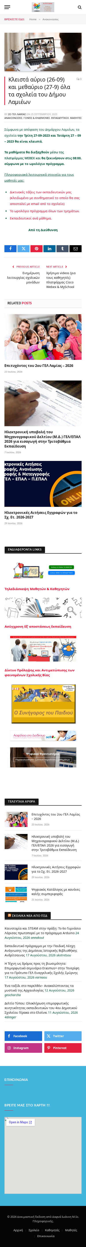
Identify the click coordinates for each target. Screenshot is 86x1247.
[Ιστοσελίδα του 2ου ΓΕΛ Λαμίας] (43, 7)
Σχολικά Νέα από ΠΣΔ (29, 916)
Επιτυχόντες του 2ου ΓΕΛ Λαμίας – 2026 (38, 365)
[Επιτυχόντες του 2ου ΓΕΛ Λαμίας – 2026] (43, 337)
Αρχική (18, 1230)
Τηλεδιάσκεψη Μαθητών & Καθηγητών (37, 589)
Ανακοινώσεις (13, 118)
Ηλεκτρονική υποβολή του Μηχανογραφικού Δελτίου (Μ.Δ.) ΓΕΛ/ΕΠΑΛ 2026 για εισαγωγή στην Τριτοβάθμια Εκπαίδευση (42, 439)
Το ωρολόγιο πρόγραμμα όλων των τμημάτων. (45, 211)
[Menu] (7, 7)
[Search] (79, 7)
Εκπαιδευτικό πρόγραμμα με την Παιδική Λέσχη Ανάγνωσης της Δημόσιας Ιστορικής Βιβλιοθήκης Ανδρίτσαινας (41, 950)
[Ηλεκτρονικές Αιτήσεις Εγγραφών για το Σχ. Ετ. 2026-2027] (43, 484)
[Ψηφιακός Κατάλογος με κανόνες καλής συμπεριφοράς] (16, 894)
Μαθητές (76, 118)
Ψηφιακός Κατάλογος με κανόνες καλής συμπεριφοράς (56, 891)
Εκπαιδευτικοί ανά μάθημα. (31, 218)
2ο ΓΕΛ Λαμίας (17, 114)
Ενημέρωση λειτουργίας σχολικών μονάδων (23, 277)
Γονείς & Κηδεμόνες (37, 118)
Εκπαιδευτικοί (60, 118)
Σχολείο (34, 1230)
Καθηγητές (52, 1230)
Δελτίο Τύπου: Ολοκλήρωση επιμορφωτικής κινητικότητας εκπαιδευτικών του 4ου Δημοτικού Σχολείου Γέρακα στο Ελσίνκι (41, 1008)
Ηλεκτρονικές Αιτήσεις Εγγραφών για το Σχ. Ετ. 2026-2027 (40, 515)
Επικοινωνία (45, 1236)
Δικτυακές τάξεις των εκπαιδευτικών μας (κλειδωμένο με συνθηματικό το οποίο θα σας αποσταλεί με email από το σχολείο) (45, 198)
